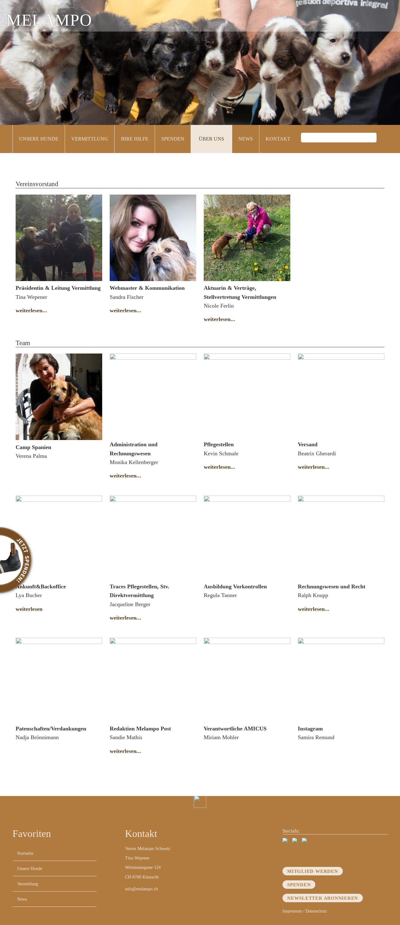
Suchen (383, 139)
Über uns (211, 138)
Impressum (292, 910)
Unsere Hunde (38, 138)
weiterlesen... (31, 310)
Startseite (25, 853)
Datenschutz (316, 910)
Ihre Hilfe (134, 138)
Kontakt (278, 138)
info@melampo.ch (141, 888)
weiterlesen (29, 609)
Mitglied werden (312, 871)
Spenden (172, 138)
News (245, 138)
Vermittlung (89, 138)
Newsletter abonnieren (322, 898)
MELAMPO (49, 20)
